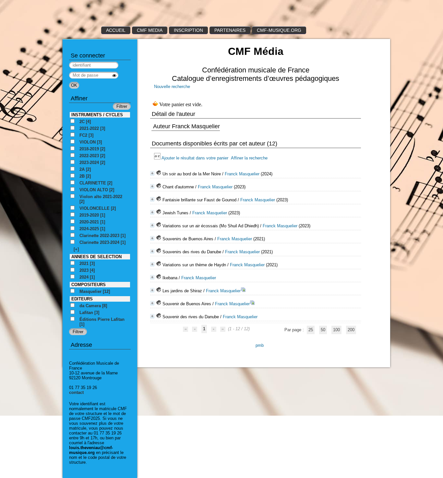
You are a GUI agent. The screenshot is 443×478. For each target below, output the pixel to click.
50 (323, 329)
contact (76, 392)
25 (310, 329)
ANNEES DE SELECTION (96, 256)
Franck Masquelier (242, 173)
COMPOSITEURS (88, 284)
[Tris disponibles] (158, 158)
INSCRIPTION (188, 30)
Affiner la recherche (249, 158)
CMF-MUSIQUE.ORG (279, 30)
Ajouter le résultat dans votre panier (195, 158)
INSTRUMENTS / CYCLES (97, 114)
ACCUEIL (116, 30)
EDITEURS (82, 298)
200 (351, 329)
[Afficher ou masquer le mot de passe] (114, 75)
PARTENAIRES (229, 30)
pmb (260, 345)
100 (336, 329)
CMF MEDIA (149, 30)
